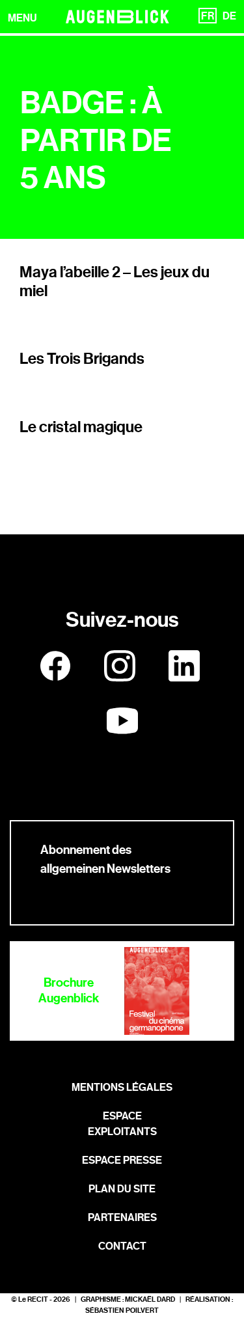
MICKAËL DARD (150, 1299)
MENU (22, 18)
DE (229, 16)
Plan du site (122, 1189)
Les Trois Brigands (82, 359)
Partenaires (122, 1217)
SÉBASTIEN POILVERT (122, 1310)
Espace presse (122, 1160)
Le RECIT (33, 1299)
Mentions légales (122, 1087)
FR (207, 16)
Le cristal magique (81, 427)
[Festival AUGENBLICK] (117, 16)
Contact (122, 1246)
